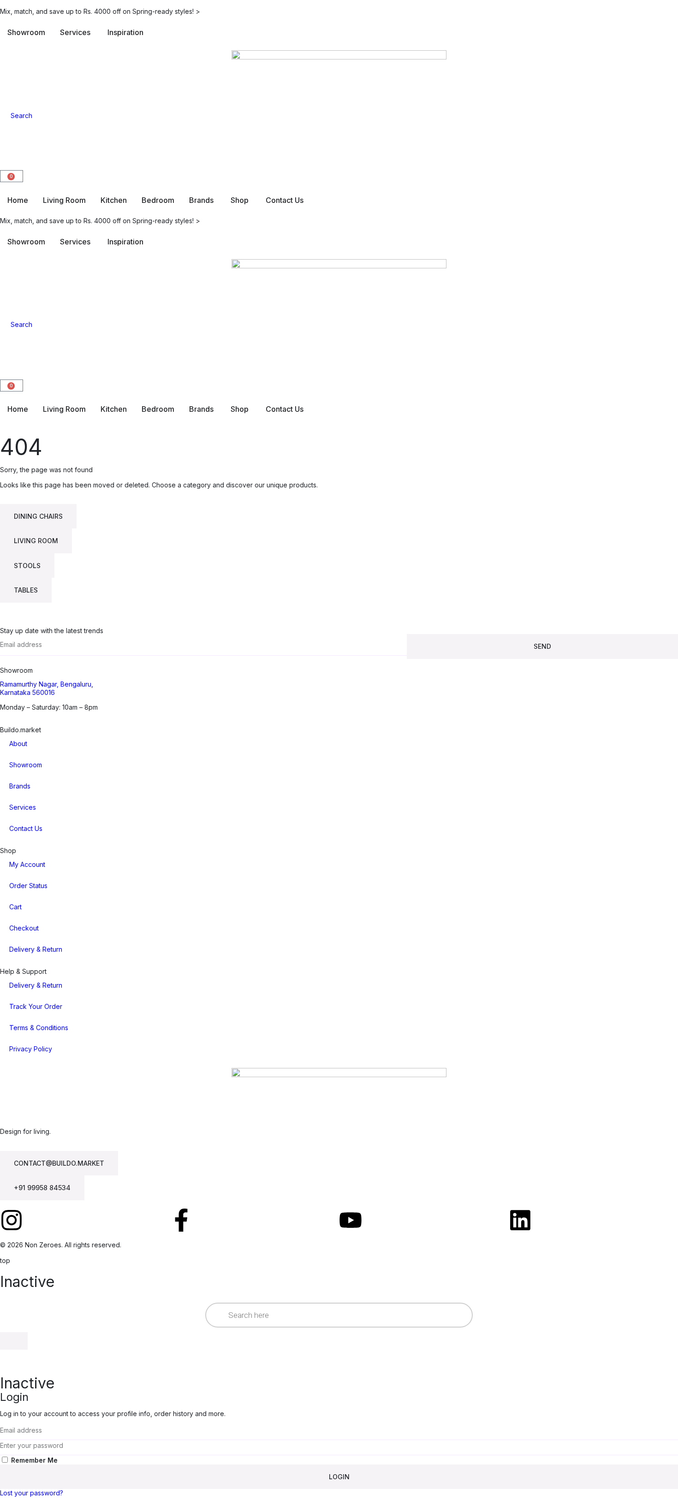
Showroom (25, 765)
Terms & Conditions (38, 1028)
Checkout (24, 928)
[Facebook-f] (181, 1220)
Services (22, 807)
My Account (27, 864)
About (18, 743)
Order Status (28, 885)
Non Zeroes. (44, 1245)
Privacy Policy (30, 1049)
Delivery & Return (35, 949)
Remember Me (33, 1460)
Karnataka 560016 (27, 692)
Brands (19, 786)
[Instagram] (11, 1220)
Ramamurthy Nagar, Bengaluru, (46, 684)
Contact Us (25, 828)
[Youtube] (350, 1220)
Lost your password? (31, 1493)
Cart (15, 907)
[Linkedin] (520, 1220)
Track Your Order (35, 1006)
